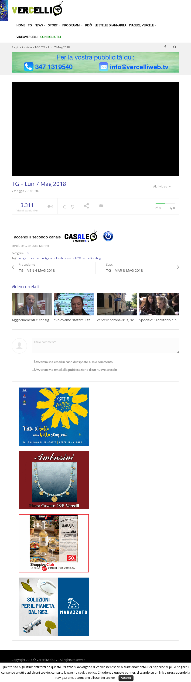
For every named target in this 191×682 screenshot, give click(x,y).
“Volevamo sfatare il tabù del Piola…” (83, 320)
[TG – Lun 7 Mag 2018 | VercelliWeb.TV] (37, 8)
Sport (53, 25)
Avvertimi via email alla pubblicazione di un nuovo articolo (76, 370)
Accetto (126, 677)
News (39, 25)
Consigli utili (50, 37)
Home (21, 25)
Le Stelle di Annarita (110, 25)
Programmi (71, 25)
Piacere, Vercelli (142, 25)
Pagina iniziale (22, 47)
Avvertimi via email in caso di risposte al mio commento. (74, 362)
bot (19, 258)
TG (30, 25)
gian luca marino (33, 258)
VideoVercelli (27, 37)
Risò (88, 25)
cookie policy (87, 672)
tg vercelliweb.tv (55, 258)
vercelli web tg (91, 258)
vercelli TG (74, 258)
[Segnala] (101, 206)
